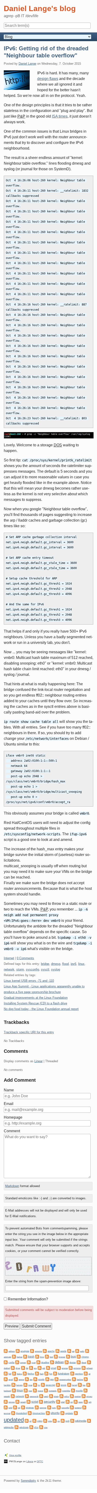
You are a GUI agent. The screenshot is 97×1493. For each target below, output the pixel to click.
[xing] (41, 1427)
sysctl (45, 969)
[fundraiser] (55, 1373)
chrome (85, 1357)
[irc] (35, 1384)
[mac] (26, 1390)
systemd (78, 1407)
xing (45, 1427)
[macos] (35, 1390)
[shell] (58, 1401)
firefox (31, 1373)
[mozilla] (73, 1390)
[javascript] (43, 1384)
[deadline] (38, 1362)
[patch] (41, 1396)
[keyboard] (88, 1384)
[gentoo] (72, 1373)
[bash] (25, 1356)
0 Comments (25, 958)
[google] (35, 1379)
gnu (31, 1379)
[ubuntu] (48, 1413)
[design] (67, 1362)
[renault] (17, 1401)
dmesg (55, 964)
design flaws (47, 79)
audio (82, 1351)
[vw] (55, 1420)
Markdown (12, 1186)
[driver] (13, 1368)
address (11, 1351)
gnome (21, 1379)
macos (40, 1391)
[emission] (71, 1368)
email (53, 1368)
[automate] (87, 1351)
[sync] (49, 1407)
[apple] (57, 1351)
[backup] (14, 1356)
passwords (34, 1396)
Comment (12, 1131)
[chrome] (79, 1356)
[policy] (61, 1396)
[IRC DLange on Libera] (6, 1461)
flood (65, 964)
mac (30, 1391)
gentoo (79, 1373)
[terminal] (84, 1407)
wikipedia (9, 1427)
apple (63, 1351)
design (72, 1362)
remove (11, 1402)
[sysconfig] (59, 1407)
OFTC (40, 1461)
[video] (34, 1420)
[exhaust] (83, 1368)
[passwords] (27, 1396)
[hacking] (74, 1379)
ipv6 (73, 964)
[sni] (67, 1401)
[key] (80, 1384)
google (41, 1379)
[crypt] (29, 1362)
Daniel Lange (27, 63)
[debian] (52, 1362)
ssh (90, 1402)
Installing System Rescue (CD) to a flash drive (35, 1003)
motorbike (66, 1391)
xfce (36, 1427)
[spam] (75, 1401)
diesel (83, 1363)
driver (18, 1368)
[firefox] (25, 1373)
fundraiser (63, 1373)
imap (30, 1385)
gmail (10, 1379)
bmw (42, 1357)
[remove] (6, 1401)
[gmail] (6, 1379)
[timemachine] (30, 1413)
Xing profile (15, 1455)
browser (62, 1357)
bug (73, 1356)
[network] (13, 1396)
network (9, 969)
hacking (80, 1379)
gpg (52, 1379)
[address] (6, 1351)
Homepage (13, 1117)
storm (20, 969)
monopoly (53, 1391)
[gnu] (27, 1379)
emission (77, 1368)
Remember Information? (28, 1299)
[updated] (76, 1413)
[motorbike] (59, 1390)
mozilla (79, 1391)
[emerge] (59, 1368)
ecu (35, 1368)
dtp (27, 1368)
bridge (45, 964)
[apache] (45, 1351)
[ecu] (31, 1368)
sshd (10, 1408)
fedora (19, 1374)
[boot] (47, 1356)
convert (23, 1362)
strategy (30, 1407)
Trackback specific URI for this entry (29, 1032)
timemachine (38, 1413)
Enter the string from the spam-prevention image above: (43, 1281)
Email (8, 1104)
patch (46, 1396)
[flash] (37, 1373)
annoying (38, 1351)
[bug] (68, 1356)
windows (23, 1427)
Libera (29, 1461)
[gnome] (16, 1379)
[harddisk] (86, 1379)
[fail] (6, 1373)
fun (50, 1374)
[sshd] (6, 1407)
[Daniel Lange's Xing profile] (6, 1455)
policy (66, 1396)
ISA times (60, 116)
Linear (38, 1061)
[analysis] (18, 1351)
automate (7, 1357)
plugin (56, 1396)
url (30, 1421)
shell (63, 1402)
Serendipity (28, 1480)
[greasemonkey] (56, 1379)
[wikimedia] (72, 1420)
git (89, 1374)
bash (31, 1356)
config (11, 1362)
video (39, 1421)
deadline (45, 1362)
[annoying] (32, 1351)
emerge (65, 1368)
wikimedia (80, 1420)
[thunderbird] (13, 1413)
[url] (26, 1420)
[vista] (45, 1420)
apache (51, 1351)
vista (50, 1421)
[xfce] (31, 1427)
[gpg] (47, 1379)
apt (73, 1351)
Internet (9, 958)
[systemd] (72, 1407)
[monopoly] (46, 1390)
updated (14, 1420)
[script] (28, 1401)
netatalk (7, 1396)
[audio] (77, 1351)
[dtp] (23, 1368)
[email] (48, 1368)
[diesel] (79, 1362)
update (69, 1413)
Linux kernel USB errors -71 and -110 (29, 980)
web (67, 1421)
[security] (41, 1401)
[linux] (14, 1390)
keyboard (7, 1391)
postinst (78, 1396)
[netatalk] (85, 1390)
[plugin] (51, 1396)
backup (19, 1357)
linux (81, 964)
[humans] (13, 1384)
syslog (55, 969)
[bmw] (37, 1356)
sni (71, 1402)
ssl (19, 1407)
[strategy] (23, 1407)
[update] (62, 1413)
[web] (63, 1420)
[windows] (16, 1427)
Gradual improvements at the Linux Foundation (36, 997)
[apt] (69, 1351)
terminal (7, 1413)
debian (59, 1362)
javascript (50, 1385)
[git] (86, 1373)
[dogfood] (89, 1362)
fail (9, 1374)
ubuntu (55, 1413)
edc (43, 1368)
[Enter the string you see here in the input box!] (48, 1266)
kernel (74, 1385)
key (84, 1385)
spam (80, 1402)
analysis (24, 1351)
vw (58, 1421)
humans (19, 1385)
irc (39, 1385)
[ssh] (86, 1401)
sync (54, 1407)
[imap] (25, 1384)
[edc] (39, 1368)
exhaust (89, 1368)
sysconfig (32, 969)
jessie (63, 1385)
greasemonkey (65, 1379)
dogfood (7, 1368)
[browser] (56, 1356)
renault (23, 1402)
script (34, 1401)
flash (42, 1374)
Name (9, 1090)
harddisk (7, 1385)
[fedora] (14, 1373)
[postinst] (72, 1396)
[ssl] (15, 1407)
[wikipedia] (89, 1420)
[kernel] (69, 1384)
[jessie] (58, 1384)
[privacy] (83, 1396)
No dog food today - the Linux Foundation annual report (41, 1009)
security (49, 1401)
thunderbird (21, 1413)
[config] (6, 1362)
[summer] (37, 1407)
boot (51, 1357)
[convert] (17, 1362)
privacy (89, 1396)
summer (43, 1408)
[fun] (46, 1373)
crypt (34, 1362)
